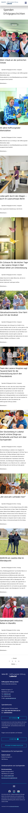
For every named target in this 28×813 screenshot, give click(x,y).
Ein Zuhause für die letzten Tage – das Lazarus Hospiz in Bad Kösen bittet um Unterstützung (14, 265)
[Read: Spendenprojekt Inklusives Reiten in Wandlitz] (14, 607)
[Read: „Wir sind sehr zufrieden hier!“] (14, 484)
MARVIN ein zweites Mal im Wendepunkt (12, 559)
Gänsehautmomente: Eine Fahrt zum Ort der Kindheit (13, 314)
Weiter (14, 664)
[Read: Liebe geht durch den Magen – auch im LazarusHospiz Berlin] (14, 174)
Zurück (14, 658)
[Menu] (14, 786)
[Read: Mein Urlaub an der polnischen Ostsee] (14, 38)
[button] (9, 791)
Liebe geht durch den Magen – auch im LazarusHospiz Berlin (13, 197)
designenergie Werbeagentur (14, 806)
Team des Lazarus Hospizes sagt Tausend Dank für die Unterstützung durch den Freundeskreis (13, 372)
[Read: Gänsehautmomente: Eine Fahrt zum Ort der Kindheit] (14, 300)
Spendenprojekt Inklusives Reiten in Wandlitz (11, 622)
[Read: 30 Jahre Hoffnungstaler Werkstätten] (14, 106)
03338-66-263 (7, 694)
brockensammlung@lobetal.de (9, 778)
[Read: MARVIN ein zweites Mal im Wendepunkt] (14, 542)
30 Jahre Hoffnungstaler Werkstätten (10, 129)
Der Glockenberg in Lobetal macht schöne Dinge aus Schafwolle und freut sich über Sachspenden (13, 436)
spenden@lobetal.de (10, 698)
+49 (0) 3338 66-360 (9, 776)
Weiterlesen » (3, 83)
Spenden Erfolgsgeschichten (8, 70)
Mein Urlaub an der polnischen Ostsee (13, 61)
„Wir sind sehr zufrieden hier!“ (13, 497)
